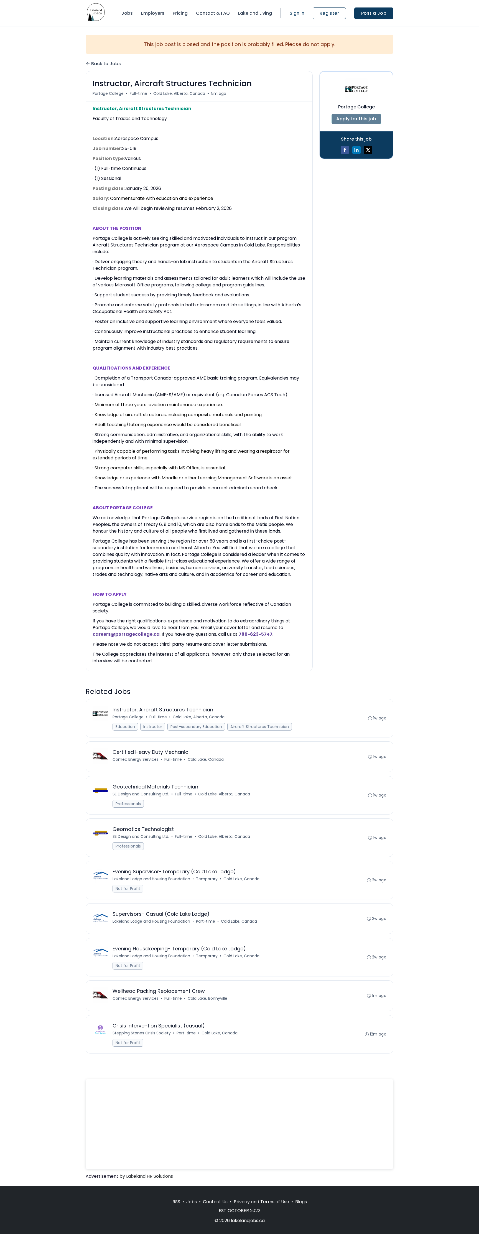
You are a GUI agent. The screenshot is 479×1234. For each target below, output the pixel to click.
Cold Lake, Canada (206, 759)
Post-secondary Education (196, 726)
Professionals (128, 803)
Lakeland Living (255, 13)
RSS (176, 1202)
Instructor (152, 726)
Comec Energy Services (136, 759)
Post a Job (373, 13)
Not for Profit (128, 888)
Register (329, 13)
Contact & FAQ (213, 13)
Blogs (301, 1202)
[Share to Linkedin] (356, 150)
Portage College (108, 93)
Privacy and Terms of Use (261, 1202)
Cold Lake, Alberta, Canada (179, 93)
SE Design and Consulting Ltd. (141, 794)
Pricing (180, 13)
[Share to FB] (345, 150)
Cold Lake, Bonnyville (207, 998)
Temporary (207, 879)
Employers (152, 13)
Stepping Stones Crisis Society (142, 1033)
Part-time (205, 921)
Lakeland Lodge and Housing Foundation (151, 879)
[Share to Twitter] (368, 150)
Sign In (297, 13)
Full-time (138, 93)
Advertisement (102, 1176)
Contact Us (215, 1202)
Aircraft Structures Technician (259, 726)
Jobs (127, 13)
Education (125, 726)
